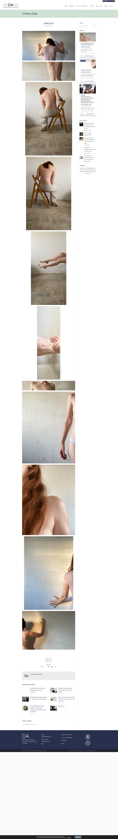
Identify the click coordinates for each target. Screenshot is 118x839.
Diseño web (44, 750)
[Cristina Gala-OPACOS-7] (48, 343)
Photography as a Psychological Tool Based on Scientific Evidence (90, 149)
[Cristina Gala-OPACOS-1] (48, 46)
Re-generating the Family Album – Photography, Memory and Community (37, 690)
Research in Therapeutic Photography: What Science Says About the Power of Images (89, 141)
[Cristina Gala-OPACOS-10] (48, 500)
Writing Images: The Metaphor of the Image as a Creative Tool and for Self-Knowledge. (66, 699)
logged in (28, 724)
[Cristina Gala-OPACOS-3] (48, 193)
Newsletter (64, 740)
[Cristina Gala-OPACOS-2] (48, 119)
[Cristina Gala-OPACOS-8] (48, 573)
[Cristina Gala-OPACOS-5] (48, 268)
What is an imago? (88, 133)
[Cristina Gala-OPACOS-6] (48, 71)
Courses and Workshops (67, 737)
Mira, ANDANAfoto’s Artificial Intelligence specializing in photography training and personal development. (38, 709)
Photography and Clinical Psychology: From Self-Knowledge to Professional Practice (89, 126)
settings (69, 837)
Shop (63, 743)
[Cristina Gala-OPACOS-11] (48, 630)
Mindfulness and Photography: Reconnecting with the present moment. (65, 690)
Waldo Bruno (61, 706)
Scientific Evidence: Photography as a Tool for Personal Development (89, 157)
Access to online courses (67, 734)
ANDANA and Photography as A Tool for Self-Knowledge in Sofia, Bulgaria (38, 698)
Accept (78, 837)
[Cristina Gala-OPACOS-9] (48, 427)
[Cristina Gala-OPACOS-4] (48, 385)
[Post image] (25, 690)
